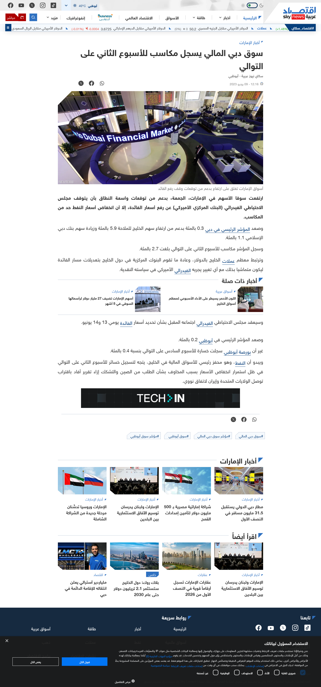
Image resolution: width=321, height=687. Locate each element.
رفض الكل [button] (35, 661)
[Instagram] (42, 5)
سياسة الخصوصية (160, 665)
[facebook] (258, 629)
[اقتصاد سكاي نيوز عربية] (289, 13)
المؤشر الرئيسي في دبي (227, 228)
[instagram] (295, 629)
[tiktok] (307, 629)
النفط (240, 362)
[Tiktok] (53, 5)
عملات (281, 27)
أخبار (138, 628)
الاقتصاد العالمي (139, 17)
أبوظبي (206, 340)
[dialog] (160, 661)
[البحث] (33, 17)
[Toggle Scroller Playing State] (8, 27)
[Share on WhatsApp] (102, 83)
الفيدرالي (182, 269)
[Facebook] (10, 5)
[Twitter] (32, 5)
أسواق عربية (40, 628)
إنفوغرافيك (76, 17)
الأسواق (172, 17)
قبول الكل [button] (84, 661)
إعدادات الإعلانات (255, 665)
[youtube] (271, 629)
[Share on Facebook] (91, 83)
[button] (80, 5)
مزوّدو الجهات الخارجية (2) (159, 655)
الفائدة (126, 322)
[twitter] (283, 629)
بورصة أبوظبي (237, 351)
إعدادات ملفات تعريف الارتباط (186, 665)
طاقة (92, 628)
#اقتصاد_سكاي (303, 28)
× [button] (7, 641)
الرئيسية (250, 17)
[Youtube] (21, 5)
